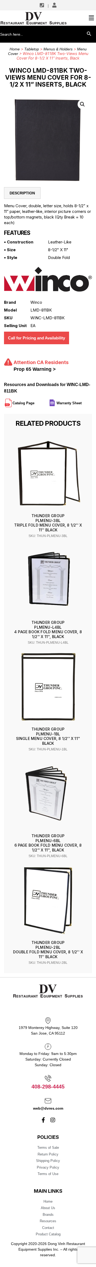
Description (22, 193)
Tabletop (31, 49)
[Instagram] (52, 1120)
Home (15, 49)
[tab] (22, 193)
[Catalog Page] (34, 401)
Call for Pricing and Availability (36, 338)
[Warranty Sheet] (82, 401)
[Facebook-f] (43, 1120)
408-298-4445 (48, 1087)
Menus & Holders (58, 49)
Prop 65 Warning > (35, 369)
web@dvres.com (48, 1108)
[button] (82, 104)
